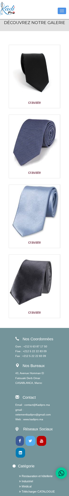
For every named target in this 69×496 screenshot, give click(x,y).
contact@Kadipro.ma (37, 404)
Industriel (27, 481)
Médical (26, 486)
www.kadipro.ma (33, 419)
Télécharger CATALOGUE (38, 491)
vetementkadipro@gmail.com (33, 414)
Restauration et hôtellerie (37, 476)
